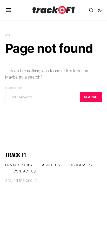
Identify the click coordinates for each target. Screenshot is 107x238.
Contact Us (25, 171)
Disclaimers (80, 165)
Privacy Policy (19, 165)
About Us (51, 165)
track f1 (15, 155)
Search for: (13, 87)
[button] (100, 10)
